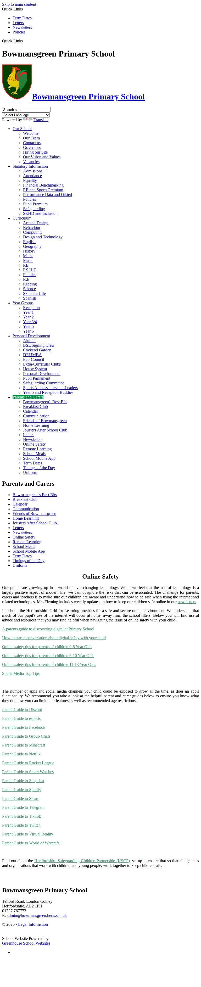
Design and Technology (43, 237)
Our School (22, 128)
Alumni (29, 340)
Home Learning (36, 425)
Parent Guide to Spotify (21, 789)
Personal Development (31, 336)
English (29, 241)
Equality (30, 180)
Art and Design (35, 223)
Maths (28, 256)
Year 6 (28, 331)
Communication (36, 416)
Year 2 (28, 317)
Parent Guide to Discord (22, 709)
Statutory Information (30, 166)
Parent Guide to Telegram (23, 807)
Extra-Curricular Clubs (42, 364)
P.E (26, 265)
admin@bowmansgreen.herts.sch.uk (37, 915)
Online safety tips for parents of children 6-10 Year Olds (48, 655)
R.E (26, 279)
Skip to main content (19, 4)
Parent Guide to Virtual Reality (27, 834)
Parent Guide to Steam (20, 798)
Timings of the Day (39, 468)
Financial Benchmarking (43, 185)
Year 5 (28, 326)
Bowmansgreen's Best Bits (45, 402)
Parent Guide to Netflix (21, 754)
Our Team (31, 138)
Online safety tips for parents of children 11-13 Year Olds (49, 664)
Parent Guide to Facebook (23, 727)
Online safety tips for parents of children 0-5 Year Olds (47, 646)
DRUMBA (32, 354)
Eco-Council (33, 359)
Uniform (30, 472)
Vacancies (31, 161)
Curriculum (22, 218)
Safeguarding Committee (43, 383)
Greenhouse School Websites (26, 943)
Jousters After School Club (45, 430)
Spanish (29, 298)
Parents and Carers (28, 397)
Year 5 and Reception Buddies (48, 392)
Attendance (32, 175)
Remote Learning (37, 449)
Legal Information (33, 924)
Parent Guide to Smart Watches (28, 772)
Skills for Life (34, 293)
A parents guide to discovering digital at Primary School (48, 629)
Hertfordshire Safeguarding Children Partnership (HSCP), (82, 861)
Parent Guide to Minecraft (23, 745)
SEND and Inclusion (40, 213)
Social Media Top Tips (21, 673)
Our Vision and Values (41, 157)
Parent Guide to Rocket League (28, 763)
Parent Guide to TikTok (21, 816)
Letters (18, 22)
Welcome (30, 133)
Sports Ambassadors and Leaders (50, 387)
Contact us (32, 143)
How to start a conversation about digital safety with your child (54, 638)
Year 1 (28, 312)
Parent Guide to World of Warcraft (30, 843)
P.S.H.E (29, 270)
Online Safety (34, 444)
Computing (32, 232)
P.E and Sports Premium (43, 190)
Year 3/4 (30, 321)
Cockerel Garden (37, 350)
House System (35, 369)
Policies (19, 32)
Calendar (30, 411)
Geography (32, 246)
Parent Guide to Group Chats (26, 736)
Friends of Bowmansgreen (45, 420)
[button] (25, 40)
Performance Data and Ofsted (47, 194)
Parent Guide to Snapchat (23, 780)
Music (28, 260)
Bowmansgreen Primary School (88, 96)
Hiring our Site (35, 152)
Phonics (29, 274)
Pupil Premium (35, 204)
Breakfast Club (35, 406)
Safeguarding (34, 208)
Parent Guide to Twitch (21, 825)
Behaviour (31, 227)
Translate (41, 119)
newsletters (187, 601)
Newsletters (22, 27)
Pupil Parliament (36, 378)
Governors (32, 147)
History (29, 251)
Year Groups (23, 303)
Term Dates (22, 18)
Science (29, 289)
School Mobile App (39, 458)
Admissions (32, 171)
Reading (30, 284)
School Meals (34, 453)
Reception (31, 307)
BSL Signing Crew (39, 345)
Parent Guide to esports (21, 718)
